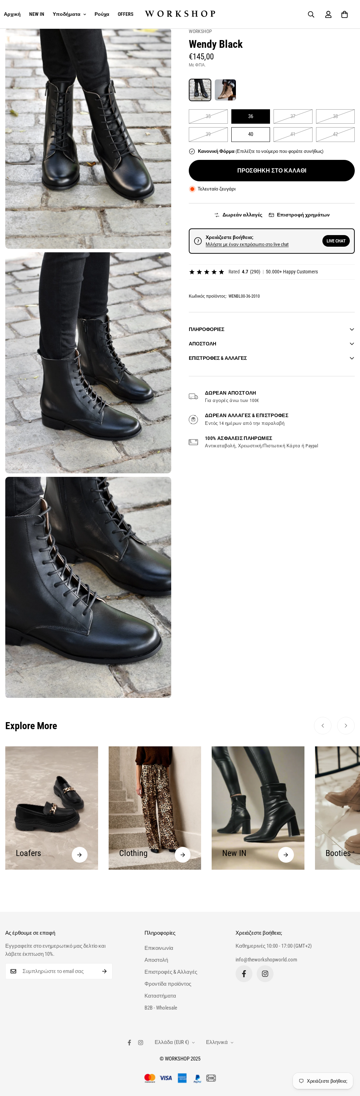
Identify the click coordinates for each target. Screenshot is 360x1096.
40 (250, 134)
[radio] (200, 90)
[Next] (346, 725)
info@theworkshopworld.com (266, 959)
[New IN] (286, 855)
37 (292, 116)
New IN (234, 853)
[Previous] (323, 725)
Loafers (28, 853)
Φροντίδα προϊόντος (167, 984)
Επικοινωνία (158, 948)
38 (335, 116)
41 (292, 134)
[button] (344, 14)
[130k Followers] (265, 973)
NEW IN (36, 14)
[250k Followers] (244, 973)
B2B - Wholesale (160, 1008)
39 (208, 134)
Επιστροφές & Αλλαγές (170, 972)
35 (208, 116)
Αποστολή (156, 960)
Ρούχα (102, 14)
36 (250, 116)
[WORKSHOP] (180, 14)
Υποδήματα (67, 14)
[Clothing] (183, 855)
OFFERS (125, 14)
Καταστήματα (160, 996)
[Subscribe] (104, 971)
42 (335, 134)
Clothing (133, 853)
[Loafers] (80, 855)
